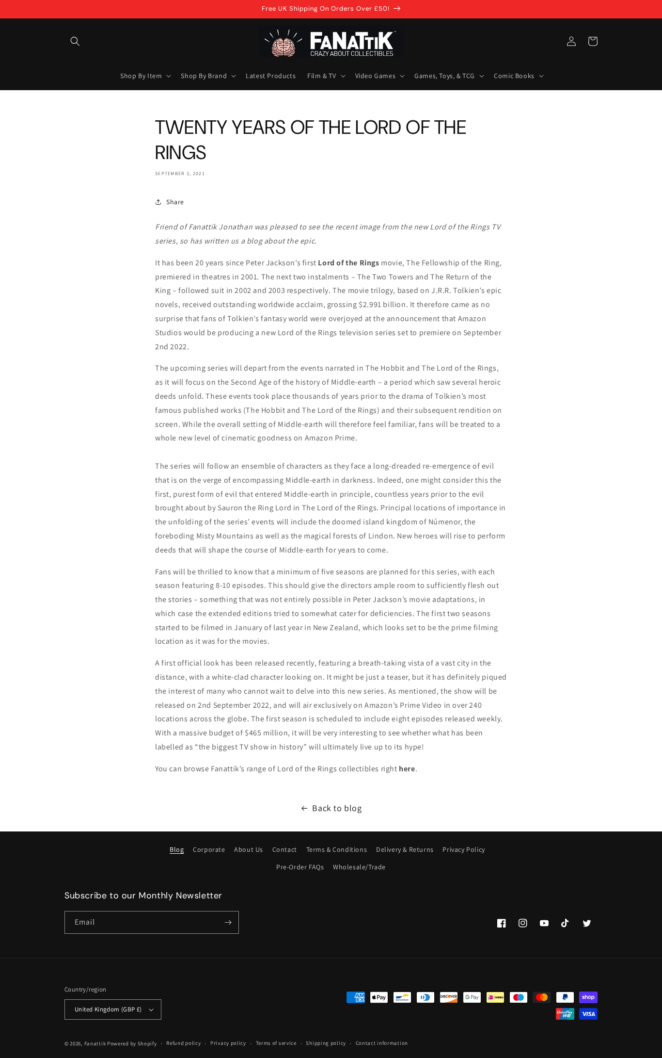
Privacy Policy (463, 849)
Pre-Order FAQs (300, 867)
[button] (75, 41)
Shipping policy (326, 1043)
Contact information (382, 1043)
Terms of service (276, 1043)
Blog (177, 849)
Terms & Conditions (336, 849)
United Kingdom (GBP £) (108, 1009)
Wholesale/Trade (359, 867)
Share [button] (175, 201)
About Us (248, 849)
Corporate (209, 849)
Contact (284, 849)
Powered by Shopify (132, 1043)
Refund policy (183, 1043)
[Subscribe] (227, 922)
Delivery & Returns (405, 849)
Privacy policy (228, 1043)
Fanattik (95, 1043)
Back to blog (337, 808)
